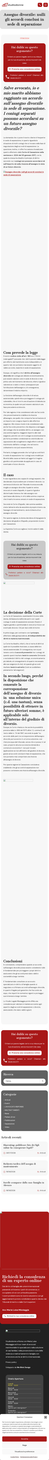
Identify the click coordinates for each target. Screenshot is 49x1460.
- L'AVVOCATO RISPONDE (13, 1107)
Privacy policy (11, 1362)
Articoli (43, 1153)
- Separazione (8, 1124)
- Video (6, 1127)
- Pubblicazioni (9, 1120)
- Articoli (6, 1100)
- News (6, 1113)
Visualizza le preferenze (24, 1451)
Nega (24, 1445)
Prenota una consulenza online (26, 69)
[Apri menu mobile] (45, 5)
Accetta (24, 1439)
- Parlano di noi (9, 1117)
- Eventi (6, 1103)
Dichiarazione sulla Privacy (28, 1457)
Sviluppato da (18, 1367)
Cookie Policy (14, 1457)
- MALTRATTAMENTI (11, 1110)
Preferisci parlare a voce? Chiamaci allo (26, 75)
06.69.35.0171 (15, 78)
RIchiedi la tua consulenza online (20, 1316)
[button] (45, 1417)
